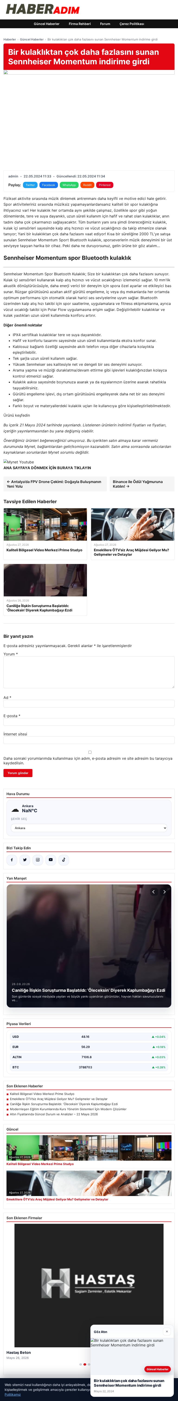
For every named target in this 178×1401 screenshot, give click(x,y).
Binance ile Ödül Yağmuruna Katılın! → (138, 484)
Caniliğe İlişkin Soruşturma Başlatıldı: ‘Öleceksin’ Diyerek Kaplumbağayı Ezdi (64, 1104)
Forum (105, 24)
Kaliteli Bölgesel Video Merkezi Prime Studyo (42, 1094)
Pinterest (105, 185)
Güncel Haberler (47, 24)
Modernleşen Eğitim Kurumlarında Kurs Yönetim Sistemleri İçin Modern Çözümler (68, 1109)
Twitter (30, 185)
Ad (7, 697)
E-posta (11, 715)
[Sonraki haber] (164, 892)
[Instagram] (37, 860)
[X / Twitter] (24, 860)
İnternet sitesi (15, 734)
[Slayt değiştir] (80, 1364)
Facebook (48, 185)
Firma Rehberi (80, 24)
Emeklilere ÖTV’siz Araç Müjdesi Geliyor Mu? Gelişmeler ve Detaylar (59, 1099)
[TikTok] (63, 860)
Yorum (10, 654)
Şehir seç (19, 819)
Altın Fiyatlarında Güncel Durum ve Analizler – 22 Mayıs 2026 (54, 1114)
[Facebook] (11, 860)
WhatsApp (69, 185)
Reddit (87, 185)
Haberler (9, 39)
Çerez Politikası (132, 24)
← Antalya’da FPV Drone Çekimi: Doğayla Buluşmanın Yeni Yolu (54, 484)
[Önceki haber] (154, 892)
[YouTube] (50, 860)
